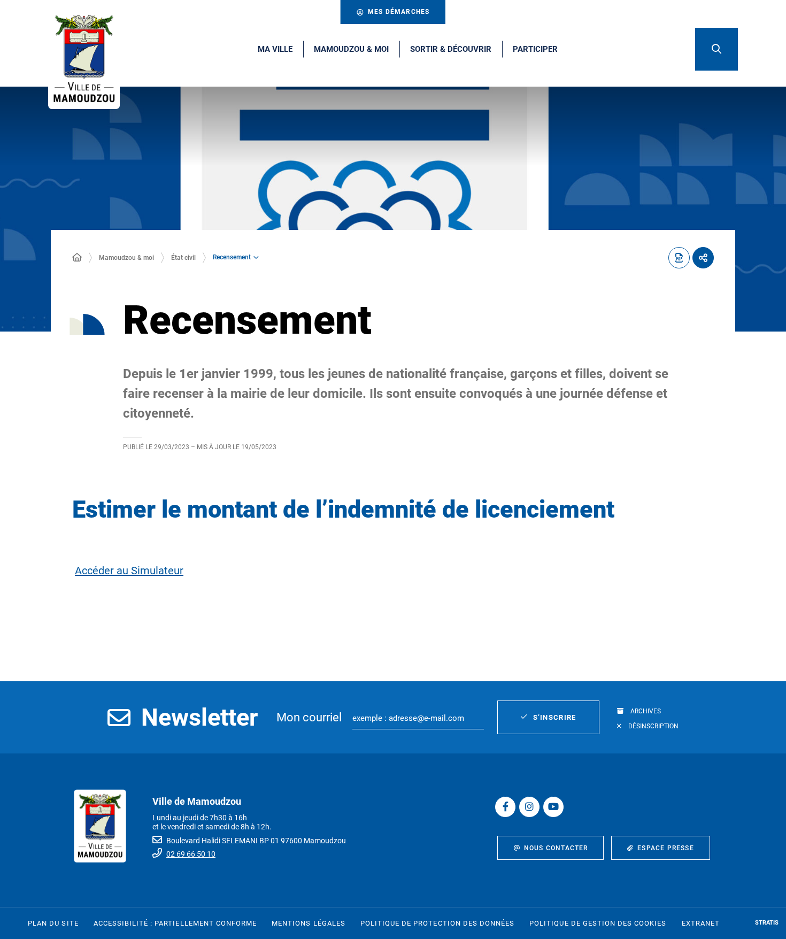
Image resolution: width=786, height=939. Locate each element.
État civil (183, 257)
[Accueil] (77, 257)
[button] (716, 49)
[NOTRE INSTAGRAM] (529, 807)
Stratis (767, 922)
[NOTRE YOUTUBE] (553, 807)
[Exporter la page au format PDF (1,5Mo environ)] (679, 257)
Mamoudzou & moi (126, 257)
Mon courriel (309, 717)
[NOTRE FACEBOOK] (505, 807)
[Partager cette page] (703, 257)
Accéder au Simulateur (129, 570)
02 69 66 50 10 (190, 854)
